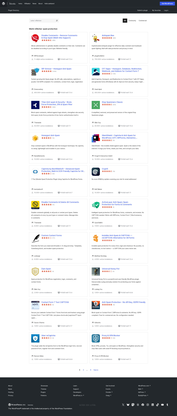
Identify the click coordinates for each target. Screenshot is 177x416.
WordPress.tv (78, 395)
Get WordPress (167, 3)
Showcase (44, 386)
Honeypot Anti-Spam (50, 135)
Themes (43, 389)
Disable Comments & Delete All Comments (60, 202)
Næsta (96, 370)
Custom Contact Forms (51, 235)
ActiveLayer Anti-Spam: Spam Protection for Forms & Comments (117, 203)
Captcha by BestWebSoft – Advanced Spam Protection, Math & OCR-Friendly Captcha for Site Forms (63, 170)
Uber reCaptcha (48, 335)
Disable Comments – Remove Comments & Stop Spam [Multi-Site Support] (59, 36)
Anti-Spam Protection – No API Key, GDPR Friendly (123, 302)
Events (108, 389)
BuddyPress (143, 395)
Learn (75, 386)
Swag (108, 395)
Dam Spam (46, 269)
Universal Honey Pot (110, 269)
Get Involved (110, 386)
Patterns (44, 395)
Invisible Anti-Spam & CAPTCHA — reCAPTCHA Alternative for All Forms (118, 236)
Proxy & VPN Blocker (111, 335)
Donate (109, 392)
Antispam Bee (108, 35)
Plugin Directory (13, 10)
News (10, 389)
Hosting (10, 392)
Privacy (10, 395)
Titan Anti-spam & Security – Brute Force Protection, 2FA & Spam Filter (56, 103)
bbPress (142, 392)
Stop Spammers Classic (112, 102)
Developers (77, 392)
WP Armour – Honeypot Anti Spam (56, 69)
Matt (140, 389)
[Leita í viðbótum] (57, 21)
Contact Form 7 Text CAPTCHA (55, 302)
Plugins (43, 392)
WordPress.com (144, 386)
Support (76, 389)
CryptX (105, 169)
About (10, 386)
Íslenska (30, 405)
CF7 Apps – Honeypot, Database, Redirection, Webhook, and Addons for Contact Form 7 (122, 70)
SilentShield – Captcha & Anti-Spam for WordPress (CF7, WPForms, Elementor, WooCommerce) (119, 136)
